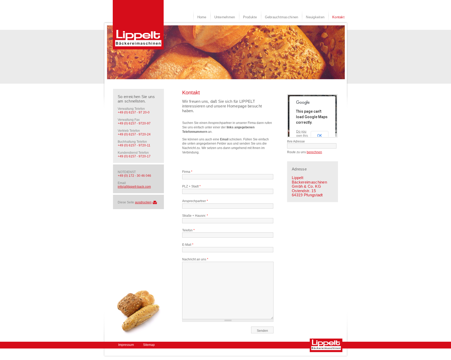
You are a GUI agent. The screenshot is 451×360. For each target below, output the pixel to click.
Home (201, 17)
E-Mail (187, 245)
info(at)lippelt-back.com (134, 186)
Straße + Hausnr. (195, 216)
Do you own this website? (302, 136)
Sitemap (149, 345)
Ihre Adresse (296, 141)
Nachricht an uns (195, 259)
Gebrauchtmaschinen (281, 17)
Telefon (188, 230)
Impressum (126, 345)
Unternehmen (224, 17)
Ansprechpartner (195, 201)
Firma (187, 172)
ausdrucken (143, 202)
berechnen (314, 152)
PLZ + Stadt (191, 186)
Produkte (250, 17)
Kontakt (338, 17)
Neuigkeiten (315, 17)
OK (319, 136)
